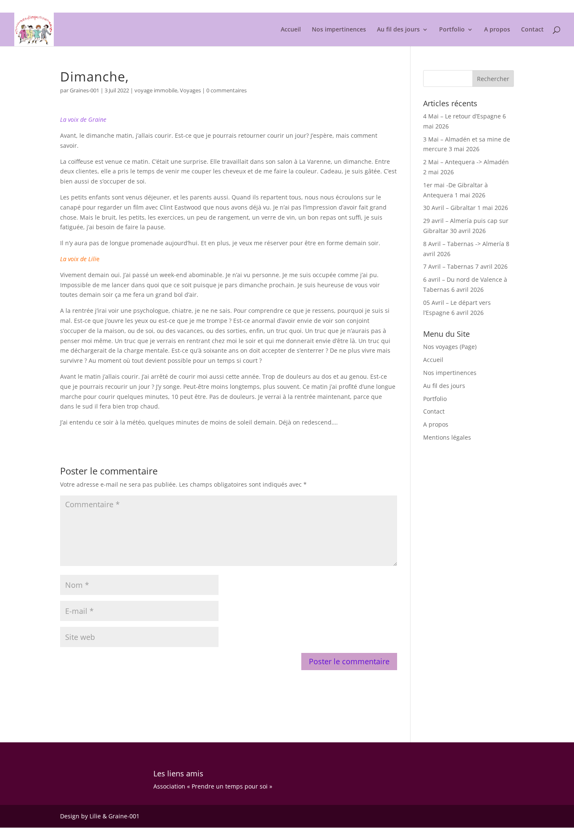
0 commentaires (226, 90)
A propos (497, 29)
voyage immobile (155, 90)
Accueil (291, 29)
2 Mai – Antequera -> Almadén (466, 162)
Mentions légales (493, 7)
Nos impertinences (339, 29)
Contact (532, 29)
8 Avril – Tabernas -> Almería (463, 244)
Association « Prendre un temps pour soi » (212, 786)
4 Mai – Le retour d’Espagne (462, 116)
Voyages (190, 90)
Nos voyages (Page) (450, 347)
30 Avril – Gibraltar (449, 208)
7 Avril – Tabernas (448, 266)
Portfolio (452, 29)
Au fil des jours (398, 29)
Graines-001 (84, 90)
